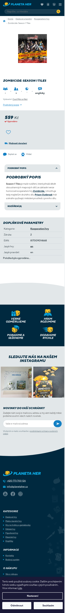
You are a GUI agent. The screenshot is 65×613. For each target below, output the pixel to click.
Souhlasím (48, 605)
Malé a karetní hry (13, 521)
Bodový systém (12, 560)
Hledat (58, 11)
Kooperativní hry (39, 228)
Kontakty (9, 556)
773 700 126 (16, 480)
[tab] (32, 206)
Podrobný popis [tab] (17, 168)
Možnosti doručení (18, 143)
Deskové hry (11, 517)
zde (20, 588)
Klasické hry (10, 537)
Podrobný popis (11, 105)
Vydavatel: (15, 99)
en (31, 246)
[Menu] (60, 4)
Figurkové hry (11, 533)
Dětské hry (10, 529)
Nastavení (32, 595)
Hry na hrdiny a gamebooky (18, 525)
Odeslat (58, 423)
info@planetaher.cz (17, 486)
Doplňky (9, 541)
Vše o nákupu (11, 574)
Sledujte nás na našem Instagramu (32, 359)
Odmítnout (17, 605)
